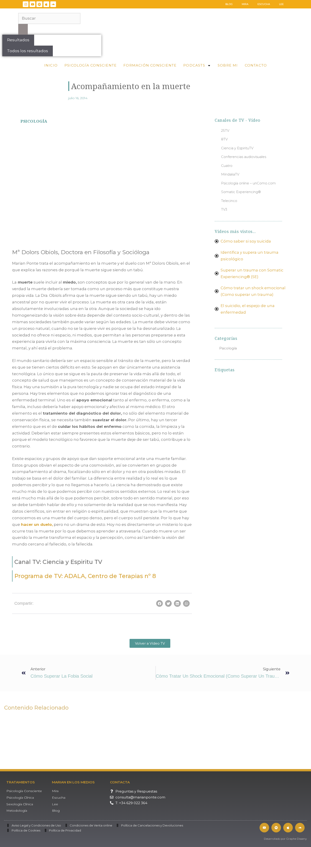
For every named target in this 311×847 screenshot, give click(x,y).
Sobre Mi (228, 65)
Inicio (51, 65)
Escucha (263, 4)
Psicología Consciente (90, 65)
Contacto (256, 65)
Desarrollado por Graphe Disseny (285, 838)
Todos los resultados (27, 51)
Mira (245, 4)
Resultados (18, 40)
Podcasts (194, 65)
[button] (23, 147)
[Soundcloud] (53, 4)
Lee (281, 4)
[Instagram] (25, 4)
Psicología (33, 121)
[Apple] (46, 4)
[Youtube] (32, 4)
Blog (229, 4)
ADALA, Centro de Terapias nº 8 (85, 576)
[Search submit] (23, 29)
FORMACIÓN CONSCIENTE (149, 65)
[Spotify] (39, 4)
